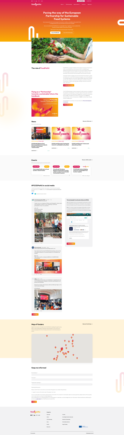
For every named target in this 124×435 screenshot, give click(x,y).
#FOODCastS (46, 248)
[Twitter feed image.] (48, 223)
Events (48, 424)
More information (68, 104)
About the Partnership (68, 32)
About (62, 4)
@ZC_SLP (36, 208)
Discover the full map (87, 324)
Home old (48, 414)
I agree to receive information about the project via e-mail (44, 392)
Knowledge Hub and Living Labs (67, 416)
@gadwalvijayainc (38, 210)
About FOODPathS (55, 32)
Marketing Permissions (35, 387)
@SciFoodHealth (44, 247)
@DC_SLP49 (47, 199)
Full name (33, 377)
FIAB (35, 278)
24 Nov (41, 278)
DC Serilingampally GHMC (40, 199)
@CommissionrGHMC (38, 209)
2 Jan (51, 199)
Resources (90, 4)
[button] (72, 344)
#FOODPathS (37, 258)
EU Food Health (38, 247)
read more (33, 150)
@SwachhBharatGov (38, 211)
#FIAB (35, 279)
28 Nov (48, 247)
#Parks (48, 203)
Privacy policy (33, 433)
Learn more (38, 398)
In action (83, 4)
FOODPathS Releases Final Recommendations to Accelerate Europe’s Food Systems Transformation (39, 145)
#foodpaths (53, 203)
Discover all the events (86, 159)
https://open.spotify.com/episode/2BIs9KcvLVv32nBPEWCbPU (46, 257)
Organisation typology (36, 382)
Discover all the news (87, 121)
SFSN (37, 415)
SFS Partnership (69, 4)
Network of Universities (66, 419)
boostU (92, 433)
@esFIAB (38, 278)
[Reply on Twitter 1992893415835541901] (35, 310)
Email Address (34, 372)
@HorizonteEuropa (52, 284)
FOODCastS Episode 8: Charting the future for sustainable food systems (60, 144)
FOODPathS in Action (68, 85)
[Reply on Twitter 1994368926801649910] (35, 274)
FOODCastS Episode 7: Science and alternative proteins (80, 144)
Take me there (71, 243)
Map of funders (64, 424)
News (48, 421)
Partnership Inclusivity (66, 421)
